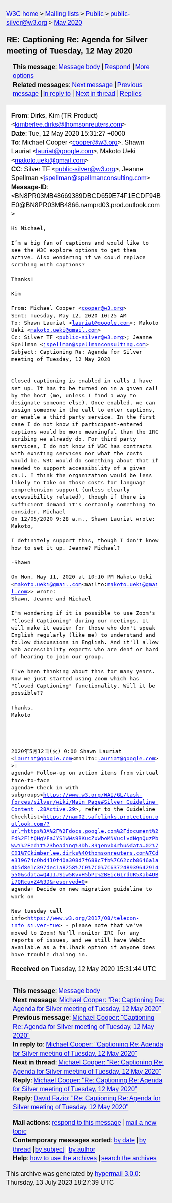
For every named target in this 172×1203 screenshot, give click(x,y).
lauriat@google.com (64, 151)
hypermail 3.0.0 (116, 1173)
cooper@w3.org (95, 142)
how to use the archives (63, 1158)
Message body (79, 66)
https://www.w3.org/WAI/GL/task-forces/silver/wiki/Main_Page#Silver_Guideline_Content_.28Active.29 (84, 802)
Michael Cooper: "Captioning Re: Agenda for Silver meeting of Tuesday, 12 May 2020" (83, 1026)
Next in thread (95, 93)
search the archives (128, 1158)
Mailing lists (62, 13)
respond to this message (86, 1122)
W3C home (22, 13)
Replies (131, 93)
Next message (92, 84)
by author (82, 1149)
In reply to (57, 93)
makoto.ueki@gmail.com (50, 160)
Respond (117, 66)
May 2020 (68, 22)
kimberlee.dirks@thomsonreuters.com (68, 124)
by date (124, 1140)
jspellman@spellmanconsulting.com (95, 177)
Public (95, 13)
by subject (49, 1149)
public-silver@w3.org (85, 169)
